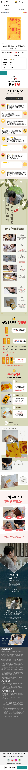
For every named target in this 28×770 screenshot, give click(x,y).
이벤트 (19, 1)
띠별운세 (13, 753)
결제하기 (16, 1)
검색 (25, 1)
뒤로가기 (2, 5)
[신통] (2, 2)
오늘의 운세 (5, 753)
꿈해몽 (16, 753)
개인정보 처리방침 (14, 756)
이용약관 (8, 756)
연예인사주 (23, 753)
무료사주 (9, 753)
